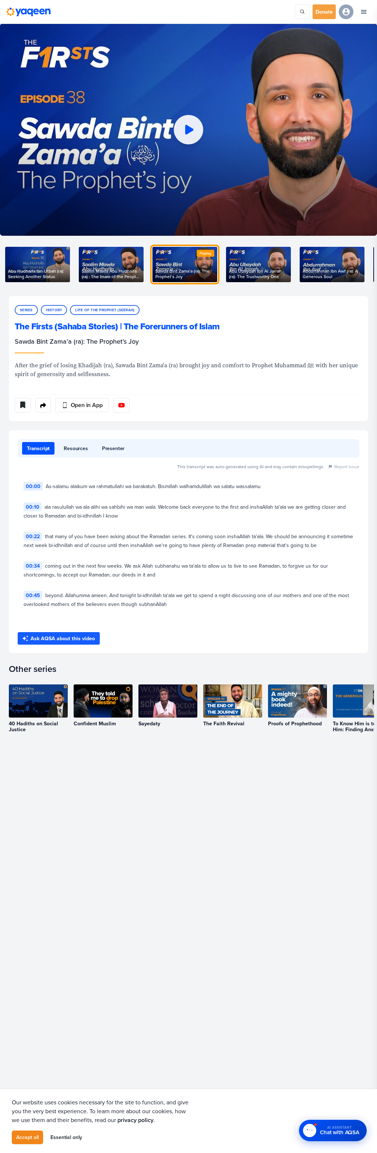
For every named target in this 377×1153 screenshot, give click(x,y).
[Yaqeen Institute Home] (28, 11)
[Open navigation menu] (363, 11)
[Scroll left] (8, 264)
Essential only (66, 1137)
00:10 (32, 507)
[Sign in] (346, 11)
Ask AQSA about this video (63, 638)
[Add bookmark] (23, 405)
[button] (188, 130)
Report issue (346, 466)
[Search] (302, 11)
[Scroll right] (368, 264)
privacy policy (135, 1120)
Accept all (27, 1137)
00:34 (33, 566)
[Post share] (43, 405)
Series (26, 310)
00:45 (33, 595)
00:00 (33, 486)
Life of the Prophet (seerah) (104, 310)
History (54, 310)
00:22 (33, 536)
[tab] (38, 448)
